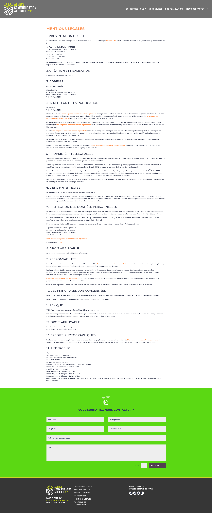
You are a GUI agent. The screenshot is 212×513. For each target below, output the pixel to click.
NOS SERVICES (155, 9)
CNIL (61, 242)
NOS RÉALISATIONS (174, 9)
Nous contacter (195, 9)
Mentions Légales (82, 499)
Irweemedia (111, 41)
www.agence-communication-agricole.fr (79, 114)
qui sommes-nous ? (136, 9)
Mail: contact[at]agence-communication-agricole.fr (66, 239)
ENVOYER (155, 465)
